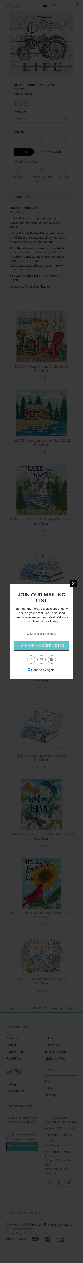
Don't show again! (43, 670)
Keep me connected (44, 646)
